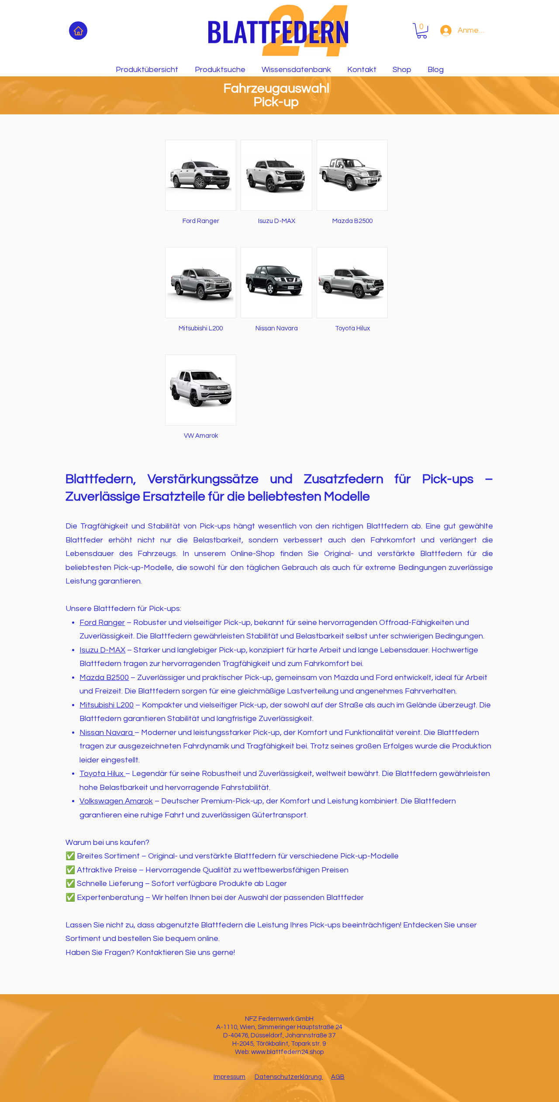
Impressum (229, 1077)
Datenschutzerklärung (289, 1077)
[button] (422, 30)
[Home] (78, 30)
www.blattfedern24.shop (287, 1052)
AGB (338, 1077)
